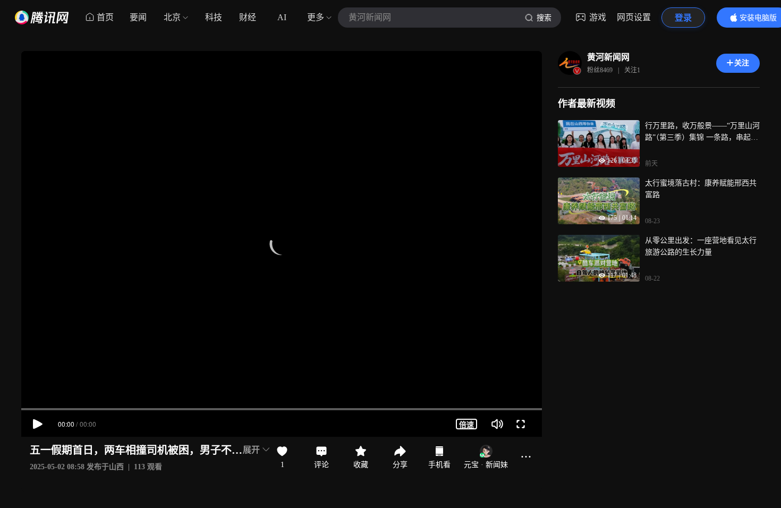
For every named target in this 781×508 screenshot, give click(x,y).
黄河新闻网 (608, 57)
